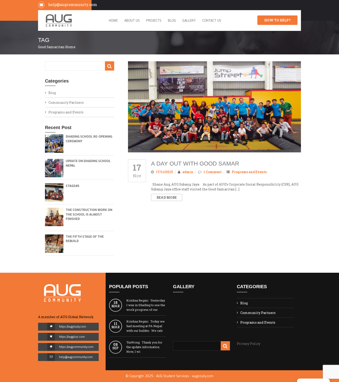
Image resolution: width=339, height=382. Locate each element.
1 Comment (212, 172)
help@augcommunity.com (76, 357)
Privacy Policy (248, 343)
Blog (172, 20)
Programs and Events (65, 112)
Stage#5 (72, 186)
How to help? (277, 20)
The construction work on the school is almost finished (89, 214)
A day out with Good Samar (195, 163)
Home (113, 20)
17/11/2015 (164, 172)
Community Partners (66, 102)
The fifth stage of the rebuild (85, 239)
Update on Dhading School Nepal (88, 163)
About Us (132, 20)
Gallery (189, 20)
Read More (167, 197)
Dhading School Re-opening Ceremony (89, 139)
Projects (153, 20)
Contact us (211, 20)
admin (187, 172)
